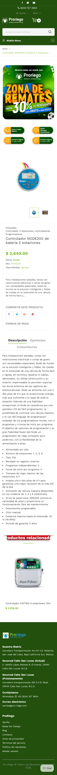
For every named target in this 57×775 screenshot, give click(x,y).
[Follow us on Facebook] (9, 314)
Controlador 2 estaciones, (20, 231)
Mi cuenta (21, 13)
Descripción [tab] (17, 340)
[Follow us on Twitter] (17, 314)
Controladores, (43, 231)
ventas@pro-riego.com (14, 705)
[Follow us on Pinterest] (32, 314)
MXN (35, 13)
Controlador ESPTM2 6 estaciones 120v (28, 603)
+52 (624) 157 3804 (27, 696)
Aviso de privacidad (13, 738)
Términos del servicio (13, 743)
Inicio (5, 49)
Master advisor (10, 751)
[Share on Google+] (25, 314)
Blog (4, 730)
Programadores (14, 234)
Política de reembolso (14, 747)
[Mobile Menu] (53, 40)
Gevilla (6, 722)
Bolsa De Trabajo (11, 726)
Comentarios (27, 347)
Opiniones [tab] (38, 340)
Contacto (7, 734)
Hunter (16, 260)
